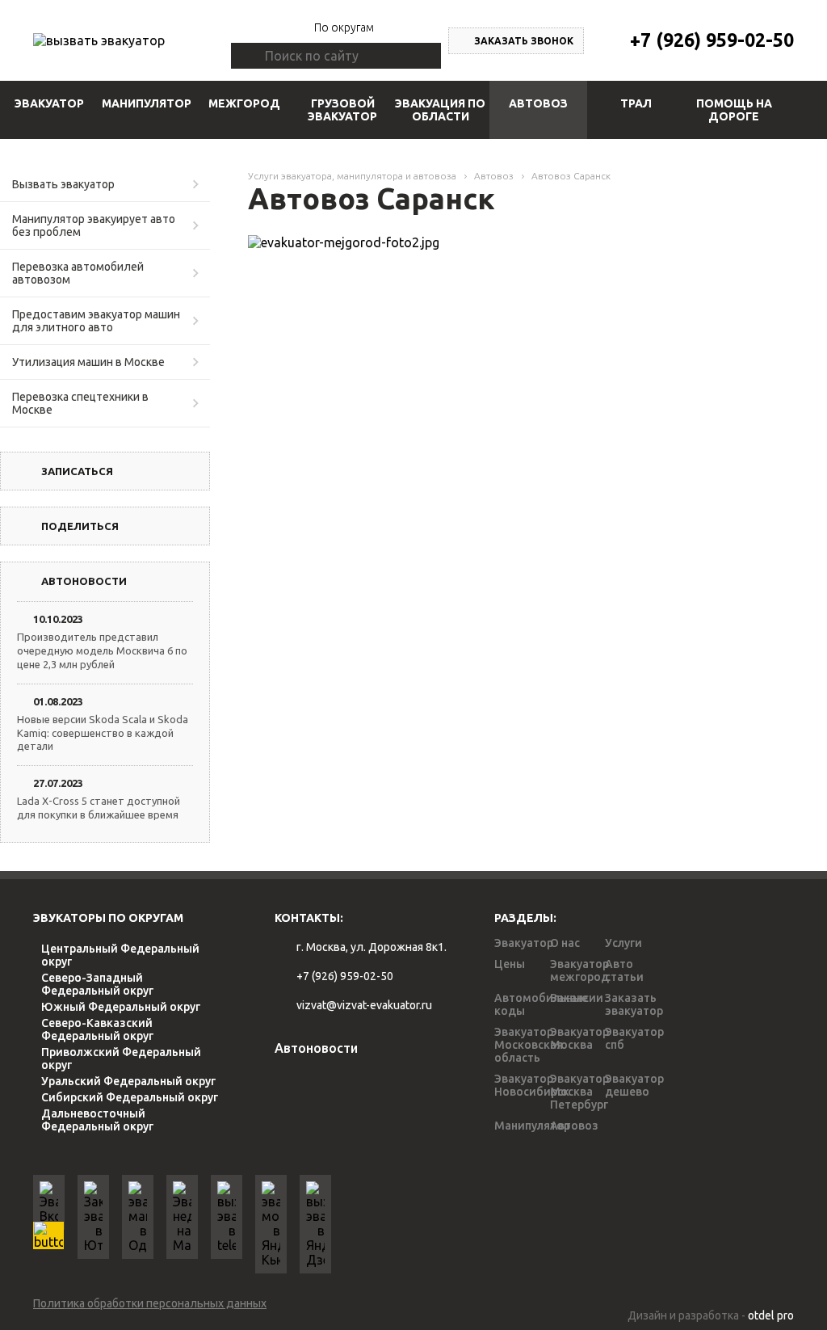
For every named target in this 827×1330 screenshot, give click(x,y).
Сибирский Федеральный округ (129, 1097)
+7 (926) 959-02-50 (712, 40)
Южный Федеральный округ (120, 1006)
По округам (344, 27)
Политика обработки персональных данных (150, 1303)
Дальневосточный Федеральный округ (97, 1120)
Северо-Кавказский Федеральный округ (97, 1029)
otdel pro (771, 1315)
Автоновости (316, 1048)
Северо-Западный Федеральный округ (97, 984)
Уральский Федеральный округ (128, 1081)
